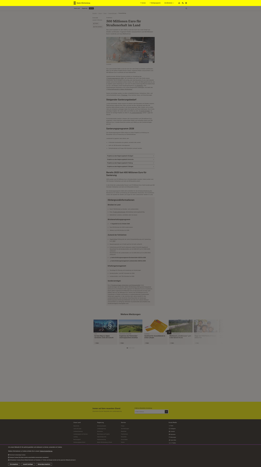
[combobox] (169, 3)
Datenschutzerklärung (46, 451)
